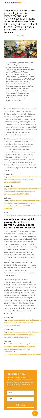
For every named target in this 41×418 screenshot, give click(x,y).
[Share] (35, 413)
